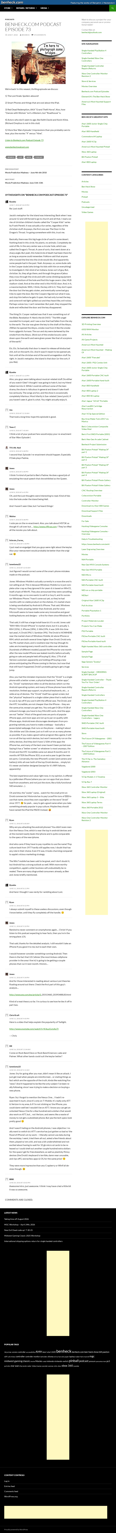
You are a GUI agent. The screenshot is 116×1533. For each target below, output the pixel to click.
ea (57, 1357)
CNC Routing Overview (92, 490)
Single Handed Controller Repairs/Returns (93, 67)
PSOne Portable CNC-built (93, 636)
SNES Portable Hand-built (93, 728)
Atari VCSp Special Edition (93, 414)
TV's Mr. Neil (15, 447)
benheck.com (78, 1352)
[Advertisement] (96, 264)
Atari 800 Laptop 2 (90, 391)
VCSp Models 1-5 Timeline (93, 777)
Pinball (85, 197)
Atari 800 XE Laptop (90, 396)
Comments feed (11, 1491)
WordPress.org (11, 1496)
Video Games (87, 212)
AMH (39, 1351)
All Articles (87, 334)
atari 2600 (51, 1352)
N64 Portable (88, 559)
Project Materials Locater (93, 621)
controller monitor (32, 1356)
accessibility (30, 1352)
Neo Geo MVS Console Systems (95, 564)
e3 (55, 1357)
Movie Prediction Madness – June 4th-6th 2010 (26, 171)
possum (92, 1361)
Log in (6, 1481)
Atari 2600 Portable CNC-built (95, 375)
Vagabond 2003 (88, 771)
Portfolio (86, 616)
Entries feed (9, 1486)
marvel (86, 1357)
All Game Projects (89, 339)
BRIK (11, 1179)
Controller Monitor (90, 500)
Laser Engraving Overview (93, 549)
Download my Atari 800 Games (95, 506)
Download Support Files (92, 511)
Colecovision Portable (91, 495)
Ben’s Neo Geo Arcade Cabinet (95, 439)
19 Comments (40, 35)
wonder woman (48, 1366)
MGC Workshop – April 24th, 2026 (19, 1224)
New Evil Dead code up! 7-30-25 (18, 1230)
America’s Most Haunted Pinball (96, 146)
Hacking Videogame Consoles (95, 526)
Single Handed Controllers (93, 695)
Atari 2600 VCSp (89, 141)
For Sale (85, 521)
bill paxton (104, 1351)
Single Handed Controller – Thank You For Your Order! (96, 680)
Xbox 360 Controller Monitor (95, 787)
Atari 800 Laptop (89, 162)
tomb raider (27, 1366)
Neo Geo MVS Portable (92, 569)
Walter (12, 516)
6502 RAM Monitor (90, 329)
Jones (11, 468)
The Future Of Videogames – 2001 (97, 738)
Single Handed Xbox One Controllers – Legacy (92, 716)
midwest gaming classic (17, 1361)
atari (45, 1352)
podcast (39, 157)
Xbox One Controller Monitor (95, 812)
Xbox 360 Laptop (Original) (93, 792)
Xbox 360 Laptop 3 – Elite (93, 797)
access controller (19, 1352)
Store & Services (89, 81)
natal (28, 157)
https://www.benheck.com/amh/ (96, 544)
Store (84, 733)
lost (20, 157)
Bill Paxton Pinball (90, 157)
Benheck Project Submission (94, 444)
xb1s (55, 1366)
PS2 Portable (87, 631)
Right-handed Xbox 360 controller (97, 646)
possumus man (101, 1361)
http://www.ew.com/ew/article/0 (25, 994)
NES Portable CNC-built (92, 580)
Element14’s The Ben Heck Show (96, 96)
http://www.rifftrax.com (45, 526)
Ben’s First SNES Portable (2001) (96, 434)
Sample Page (87, 651)
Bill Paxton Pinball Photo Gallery (96, 480)
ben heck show (91, 1351)
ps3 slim (7, 1366)
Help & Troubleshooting (92, 539)
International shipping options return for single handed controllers (33, 1241)
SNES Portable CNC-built (93, 723)
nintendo (50, 1361)
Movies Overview (89, 86)
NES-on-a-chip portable (92, 590)
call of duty (11, 1357)
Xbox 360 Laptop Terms (92, 802)
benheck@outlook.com (92, 32)
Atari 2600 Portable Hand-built (95, 380)
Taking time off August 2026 (16, 1219)
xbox (59, 1366)
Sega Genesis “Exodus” (91, 662)
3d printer (8, 1352)
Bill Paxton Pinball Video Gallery (96, 485)
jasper (67, 1357)
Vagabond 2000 (88, 766)
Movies (85, 191)
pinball (74, 1361)
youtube (76, 1366)
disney (51, 1356)
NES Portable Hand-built (92, 585)
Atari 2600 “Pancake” (91, 357)
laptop (72, 1356)
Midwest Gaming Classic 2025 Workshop (22, 1235)
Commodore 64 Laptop (92, 136)
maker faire (79, 1357)
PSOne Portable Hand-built (94, 641)
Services (85, 667)
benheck (26, 35)
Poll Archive (87, 605)
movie (32, 1361)
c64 (5, 1356)
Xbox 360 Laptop (89, 152)
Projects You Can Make (92, 626)
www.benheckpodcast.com (17, 147)
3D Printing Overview (91, 324)
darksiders (44, 1357)
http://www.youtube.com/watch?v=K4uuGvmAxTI (34, 1028)
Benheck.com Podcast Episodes (95, 91)
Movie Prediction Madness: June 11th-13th (24, 181)
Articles (85, 181)
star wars (15, 1365)
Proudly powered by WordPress (16, 1529)
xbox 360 (67, 1365)
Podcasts (9, 19)
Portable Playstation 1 (91, 610)
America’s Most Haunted (92, 344)
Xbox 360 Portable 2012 (92, 807)
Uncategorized (88, 207)
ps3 (108, 1361)
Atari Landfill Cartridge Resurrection (92, 407)
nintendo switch (61, 1361)
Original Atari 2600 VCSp (93, 600)
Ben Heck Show (88, 186)
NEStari (85, 595)
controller (20, 1356)
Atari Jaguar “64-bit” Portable (95, 401)
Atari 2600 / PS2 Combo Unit (94, 362)
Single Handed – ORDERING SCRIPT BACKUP (94, 673)
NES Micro (86, 575)
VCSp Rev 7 (87, 782)
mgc (92, 1356)
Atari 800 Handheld (90, 131)
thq (21, 1366)
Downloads (87, 516)
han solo (61, 1357)
